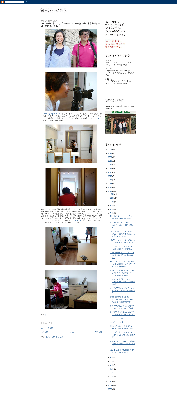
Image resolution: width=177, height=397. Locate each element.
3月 (111, 369)
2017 (110, 168)
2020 (110, 157)
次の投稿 (44, 332)
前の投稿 (98, 332)
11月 (112, 198)
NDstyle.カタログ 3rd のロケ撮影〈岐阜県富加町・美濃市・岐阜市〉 (122, 343)
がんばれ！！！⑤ (116, 322)
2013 (110, 184)
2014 (110, 180)
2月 (111, 373)
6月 (111, 358)
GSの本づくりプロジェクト (51, 114)
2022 (110, 150)
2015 (110, 176)
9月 (111, 206)
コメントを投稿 (47, 328)
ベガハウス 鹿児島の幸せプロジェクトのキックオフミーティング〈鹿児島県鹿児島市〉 (122, 273)
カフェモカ (79, 220)
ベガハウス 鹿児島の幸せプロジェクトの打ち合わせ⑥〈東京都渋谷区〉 (122, 281)
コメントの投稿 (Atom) (54, 337)
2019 (110, 161)
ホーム (71, 332)
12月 (112, 194)
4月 (111, 365)
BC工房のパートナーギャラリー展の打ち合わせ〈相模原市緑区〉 (122, 224)
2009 (110, 385)
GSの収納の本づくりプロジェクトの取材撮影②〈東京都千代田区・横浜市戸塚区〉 (122, 264)
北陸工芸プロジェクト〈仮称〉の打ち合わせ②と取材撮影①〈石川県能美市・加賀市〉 (122, 233)
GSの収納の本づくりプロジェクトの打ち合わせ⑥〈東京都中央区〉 (122, 334)
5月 (111, 361)
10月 (112, 202)
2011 (110, 191)
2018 (110, 165)
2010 (110, 382)
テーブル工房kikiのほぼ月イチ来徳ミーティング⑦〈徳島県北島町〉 (122, 290)
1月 (111, 377)
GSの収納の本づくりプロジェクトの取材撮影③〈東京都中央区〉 (122, 255)
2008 (110, 389)
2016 (110, 172)
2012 (110, 187)
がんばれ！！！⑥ (116, 318)
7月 (111, 213)
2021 (110, 153)
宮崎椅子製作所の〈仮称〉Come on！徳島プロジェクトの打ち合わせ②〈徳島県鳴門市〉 (122, 299)
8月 (111, 209)
